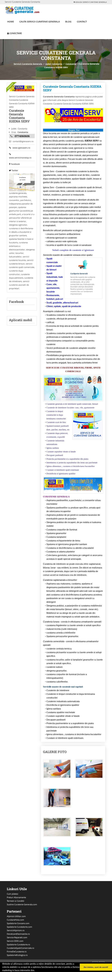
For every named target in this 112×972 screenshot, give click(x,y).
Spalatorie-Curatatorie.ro (18, 944)
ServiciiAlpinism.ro (15, 930)
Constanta (71, 63)
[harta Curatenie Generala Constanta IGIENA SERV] (22, 182)
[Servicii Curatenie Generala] (23, 9)
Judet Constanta (53, 63)
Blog (68, 21)
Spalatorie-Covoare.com (18, 923)
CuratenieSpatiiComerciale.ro (20, 948)
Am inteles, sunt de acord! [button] (96, 967)
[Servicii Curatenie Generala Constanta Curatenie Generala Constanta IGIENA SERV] (57, 770)
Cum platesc (12, 893)
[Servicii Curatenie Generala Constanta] (22, 88)
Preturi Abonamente (16, 897)
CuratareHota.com (15, 919)
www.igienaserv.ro (20, 147)
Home (10, 21)
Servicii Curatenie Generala (28, 63)
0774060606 (22, 136)
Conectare (15, 33)
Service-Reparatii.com (17, 937)
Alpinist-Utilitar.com (16, 916)
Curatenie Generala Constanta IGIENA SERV (72, 88)
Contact (82, 21)
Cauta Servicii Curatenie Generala (39, 21)
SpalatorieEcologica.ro (17, 955)
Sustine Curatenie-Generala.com (22, 904)
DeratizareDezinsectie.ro (18, 933)
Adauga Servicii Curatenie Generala (91, 2)
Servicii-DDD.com (15, 941)
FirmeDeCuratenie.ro (16, 951)
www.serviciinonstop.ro (20, 156)
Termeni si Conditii (15, 901)
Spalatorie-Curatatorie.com (19, 926)
